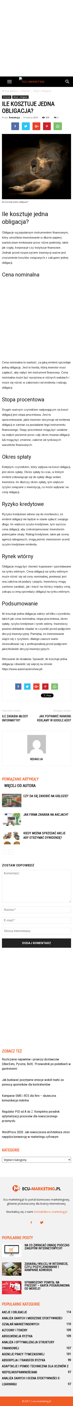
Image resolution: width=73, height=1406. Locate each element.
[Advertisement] (36, 38)
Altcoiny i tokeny (14, 1330)
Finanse (6, 97)
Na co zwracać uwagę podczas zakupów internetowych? (47, 1246)
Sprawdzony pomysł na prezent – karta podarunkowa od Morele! (47, 1285)
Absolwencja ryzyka (17, 1336)
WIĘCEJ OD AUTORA (20, 785)
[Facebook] (31, 1223)
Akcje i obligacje (20, 97)
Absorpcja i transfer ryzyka (23, 1360)
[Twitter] (42, 1223)
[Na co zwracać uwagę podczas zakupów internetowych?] (11, 1250)
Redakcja (14, 117)
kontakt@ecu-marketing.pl (50, 1212)
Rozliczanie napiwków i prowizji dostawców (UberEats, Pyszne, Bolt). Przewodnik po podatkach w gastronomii (36, 1063)
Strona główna (10, 91)
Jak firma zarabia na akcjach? (45, 814)
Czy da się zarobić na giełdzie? (45, 796)
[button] (67, 81)
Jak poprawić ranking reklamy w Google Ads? (54, 718)
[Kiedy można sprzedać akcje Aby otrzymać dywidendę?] (11, 837)
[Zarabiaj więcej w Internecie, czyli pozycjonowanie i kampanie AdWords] (11, 1269)
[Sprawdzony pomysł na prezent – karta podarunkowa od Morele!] (11, 1287)
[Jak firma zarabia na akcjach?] (11, 819)
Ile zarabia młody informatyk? (15, 718)
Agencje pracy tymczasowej (23, 1354)
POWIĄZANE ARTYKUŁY (20, 779)
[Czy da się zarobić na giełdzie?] (11, 800)
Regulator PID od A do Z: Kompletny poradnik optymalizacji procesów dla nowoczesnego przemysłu (31, 1116)
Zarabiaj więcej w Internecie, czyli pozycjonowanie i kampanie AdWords (46, 1267)
